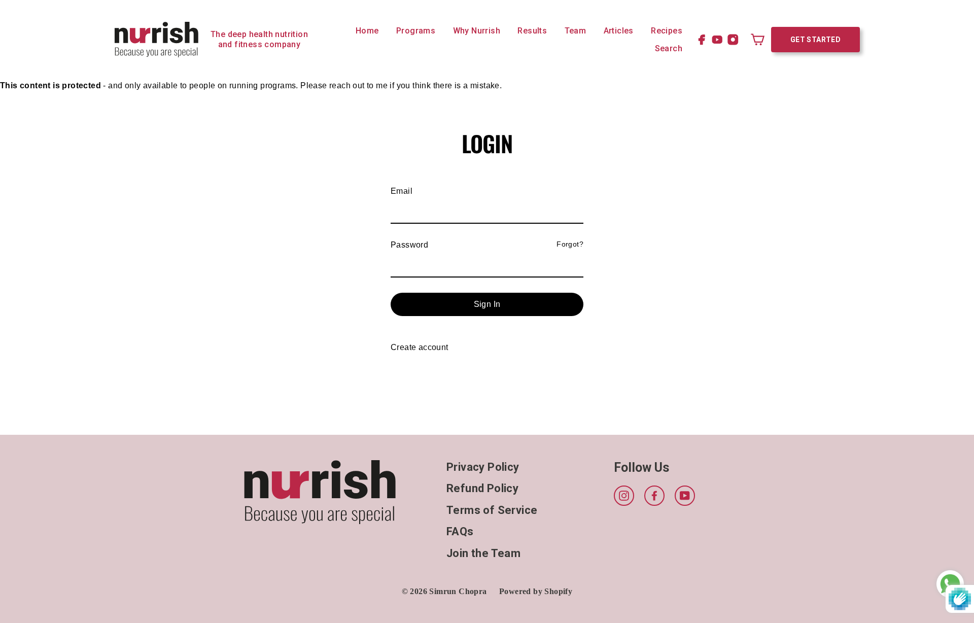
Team (575, 31)
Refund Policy (482, 488)
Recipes (666, 31)
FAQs (460, 531)
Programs (415, 31)
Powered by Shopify (535, 591)
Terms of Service (491, 510)
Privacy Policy (482, 467)
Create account (419, 347)
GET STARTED (815, 40)
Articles (619, 31)
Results (532, 31)
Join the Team (483, 553)
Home (367, 31)
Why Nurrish (476, 31)
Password (409, 244)
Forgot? (569, 244)
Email (401, 191)
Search (668, 48)
